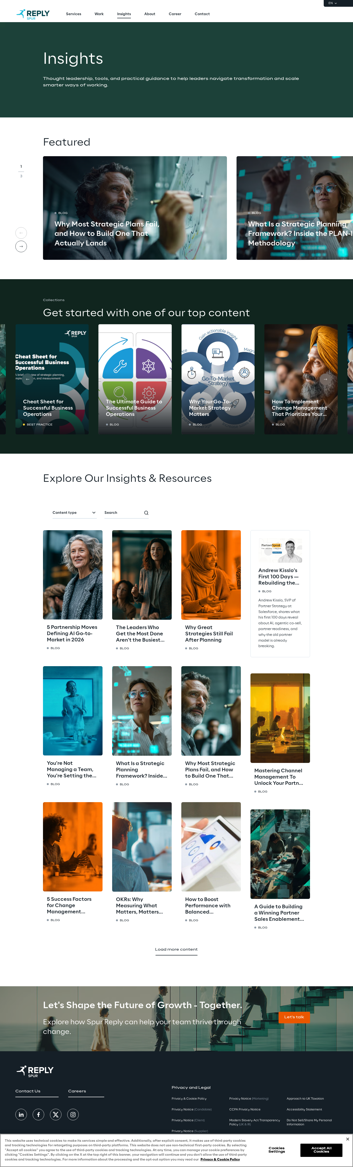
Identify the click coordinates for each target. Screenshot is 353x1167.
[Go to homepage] (33, 14)
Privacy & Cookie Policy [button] (189, 1098)
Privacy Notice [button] (192, 1109)
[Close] (347, 1139)
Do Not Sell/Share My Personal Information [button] (309, 1122)
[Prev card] (21, 233)
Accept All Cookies (321, 1150)
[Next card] (21, 246)
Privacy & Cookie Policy (220, 1159)
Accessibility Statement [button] (304, 1109)
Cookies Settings (276, 1150)
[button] (294, 1017)
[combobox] (75, 513)
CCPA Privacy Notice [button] (245, 1109)
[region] (176, 1150)
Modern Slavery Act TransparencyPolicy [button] (254, 1122)
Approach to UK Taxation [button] (305, 1098)
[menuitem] (73, 14)
